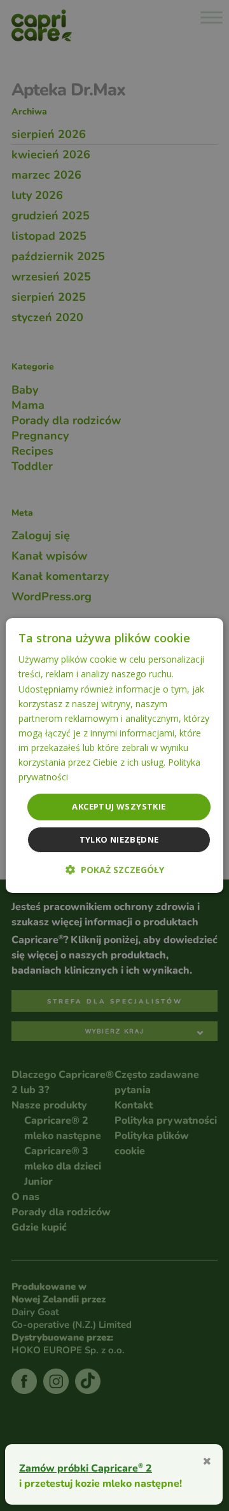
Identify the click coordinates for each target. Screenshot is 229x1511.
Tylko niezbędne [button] (119, 839)
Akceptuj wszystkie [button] (118, 806)
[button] (115, 869)
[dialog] (114, 755)
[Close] (207, 1460)
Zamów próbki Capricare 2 (85, 1468)
